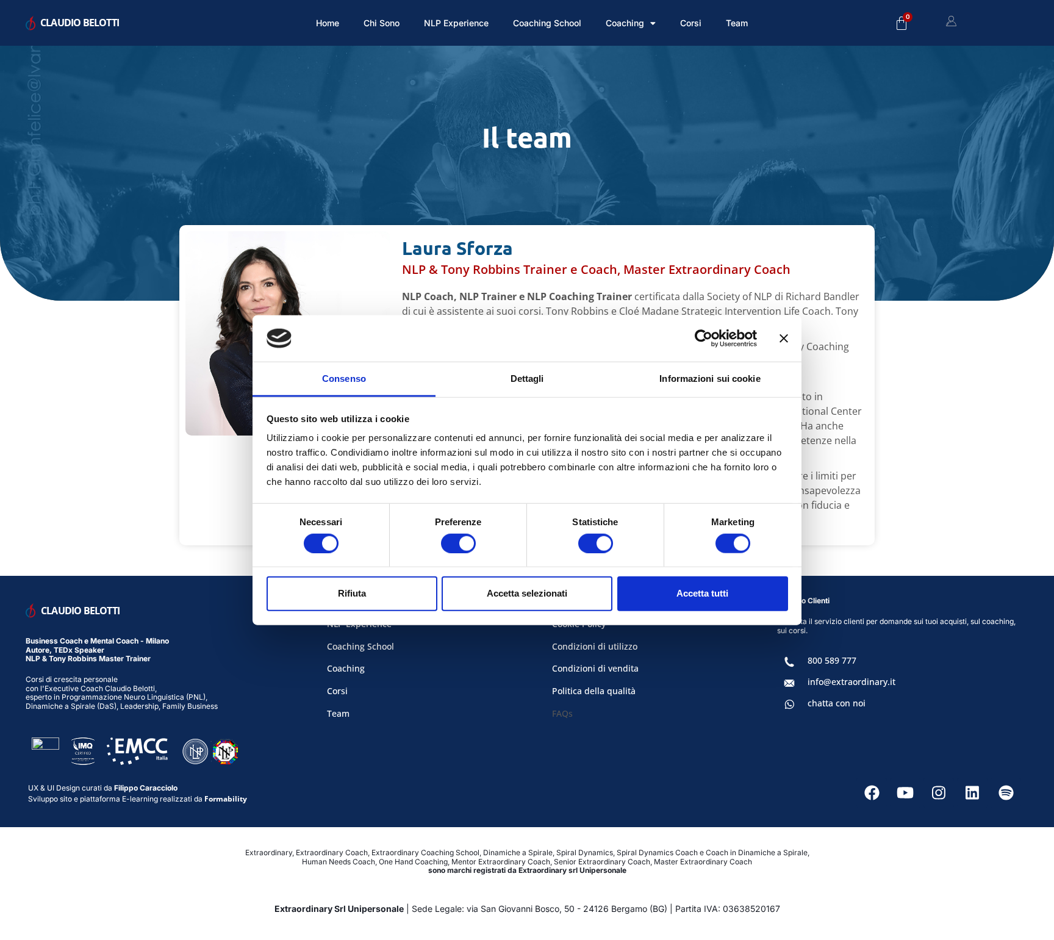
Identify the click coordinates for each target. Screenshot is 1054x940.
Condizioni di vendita (595, 668)
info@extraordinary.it (851, 681)
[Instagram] (938, 793)
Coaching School (547, 23)
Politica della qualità (594, 691)
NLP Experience (456, 23)
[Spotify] (1006, 793)
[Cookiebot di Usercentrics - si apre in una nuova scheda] (703, 338)
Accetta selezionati (527, 593)
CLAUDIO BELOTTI (79, 22)
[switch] (458, 543)
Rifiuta (352, 593)
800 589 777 (832, 660)
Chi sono (382, 23)
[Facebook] (871, 793)
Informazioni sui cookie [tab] (709, 378)
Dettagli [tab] (527, 378)
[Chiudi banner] (784, 338)
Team (737, 23)
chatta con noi (837, 703)
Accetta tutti (702, 593)
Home (327, 23)
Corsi (690, 23)
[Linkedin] (972, 793)
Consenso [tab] (344, 378)
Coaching (346, 668)
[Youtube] (905, 793)
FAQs (562, 713)
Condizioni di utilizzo (594, 646)
